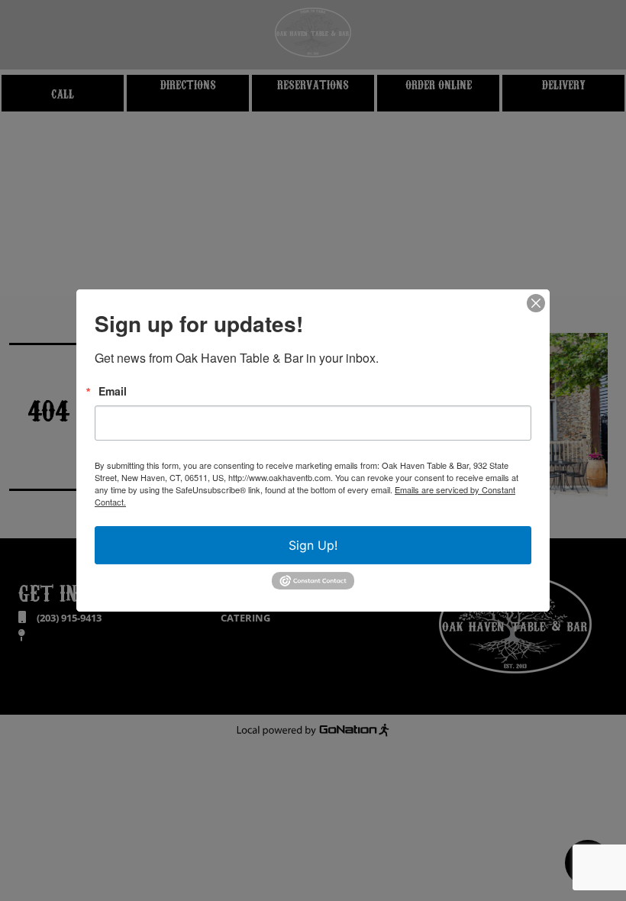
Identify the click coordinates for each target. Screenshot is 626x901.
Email (112, 391)
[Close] (536, 303)
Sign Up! (313, 545)
